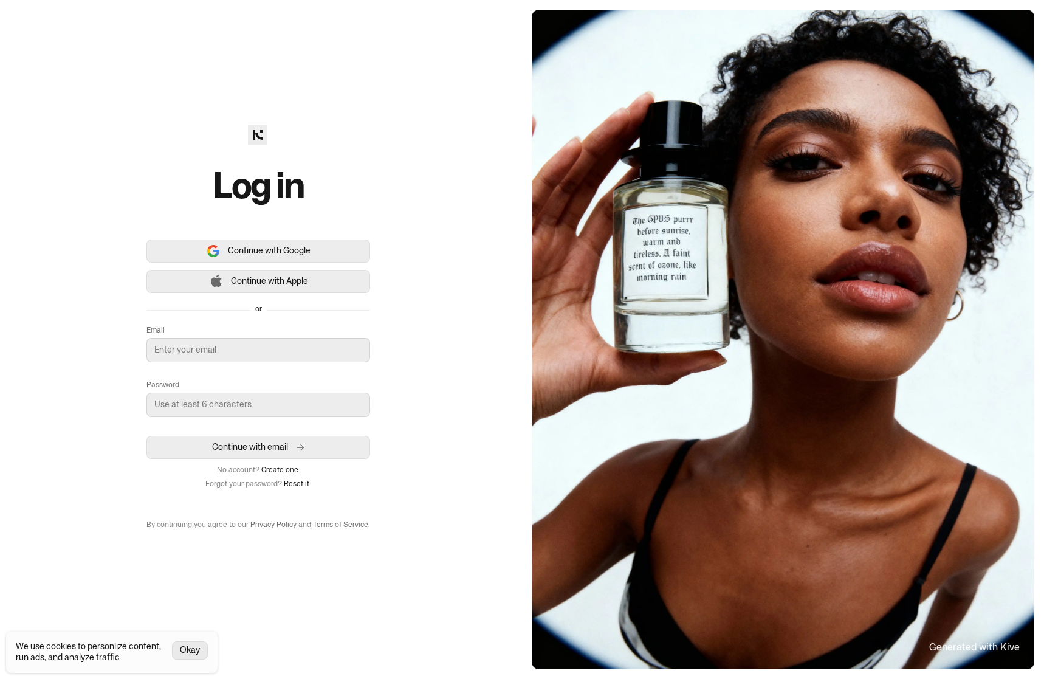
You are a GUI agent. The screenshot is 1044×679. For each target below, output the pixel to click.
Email (155, 330)
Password (162, 385)
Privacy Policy (273, 525)
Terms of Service (340, 525)
